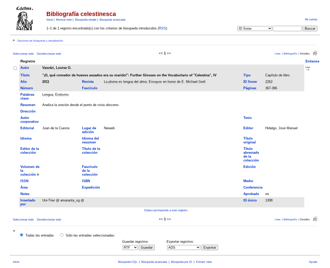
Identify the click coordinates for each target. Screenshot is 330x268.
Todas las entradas (40, 235)
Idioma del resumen (90, 140)
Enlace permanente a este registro (165, 210)
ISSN (24, 181)
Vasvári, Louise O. (56, 68)
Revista (88, 82)
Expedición (91, 187)
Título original (249, 140)
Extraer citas (204, 261)
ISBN (86, 181)
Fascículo (89, 88)
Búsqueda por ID (181, 261)
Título (25, 75)
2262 (269, 82)
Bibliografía (290, 53)
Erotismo (62, 94)
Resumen (27, 105)
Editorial (27, 128)
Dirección (28, 111)
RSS (162, 28)
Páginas (249, 88)
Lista (277, 53)
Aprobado (251, 194)
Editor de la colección (29, 151)
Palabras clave (27, 96)
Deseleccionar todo (49, 53)
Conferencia (252, 187)
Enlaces (312, 61)
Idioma (25, 138)
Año (23, 82)
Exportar (209, 247)
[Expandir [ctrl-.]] (14, 231)
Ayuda (313, 261)
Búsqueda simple (85, 19)
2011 (45, 82)
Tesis (247, 118)
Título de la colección (91, 151)
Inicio (49, 19)
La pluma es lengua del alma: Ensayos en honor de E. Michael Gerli (154, 82)
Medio (248, 181)
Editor (248, 128)
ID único (250, 200)
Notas (24, 194)
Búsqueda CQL (127, 261)
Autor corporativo (29, 120)
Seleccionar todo (23, 53)
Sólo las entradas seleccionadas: (90, 235)
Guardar (147, 247)
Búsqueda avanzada (112, 19)
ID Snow (250, 82)
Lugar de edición (89, 130)
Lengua (47, 94)
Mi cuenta (311, 19)
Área (24, 187)
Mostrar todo (64, 19)
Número (26, 88)
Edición (249, 167)
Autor (24, 68)
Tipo (247, 75)
